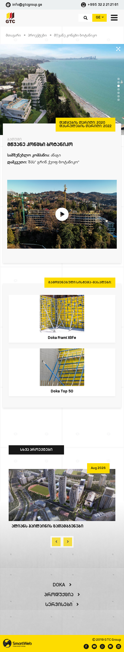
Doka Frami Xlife (62, 338)
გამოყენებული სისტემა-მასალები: (80, 282)
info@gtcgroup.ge (27, 5)
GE (99, 17)
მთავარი (13, 35)
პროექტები (37, 35)
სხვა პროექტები (36, 450)
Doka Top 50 (62, 391)
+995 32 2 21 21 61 (103, 5)
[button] (118, 79)
